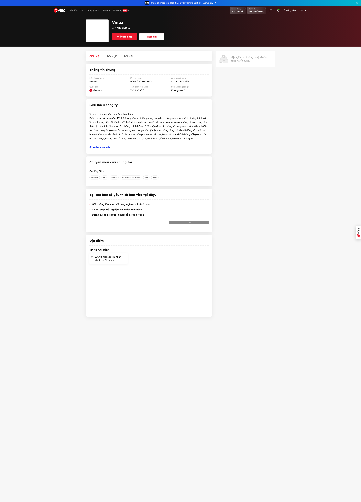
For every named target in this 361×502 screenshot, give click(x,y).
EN (301, 10)
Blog (105, 10)
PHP (105, 177)
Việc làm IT (75, 10)
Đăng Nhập (291, 10)
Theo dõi (152, 36)
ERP (146, 177)
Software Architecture (131, 177)
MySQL (114, 177)
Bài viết (128, 56)
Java (155, 177)
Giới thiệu (94, 56)
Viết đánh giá (124, 36)
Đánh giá (112, 56)
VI (306, 10)
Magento (94, 177)
